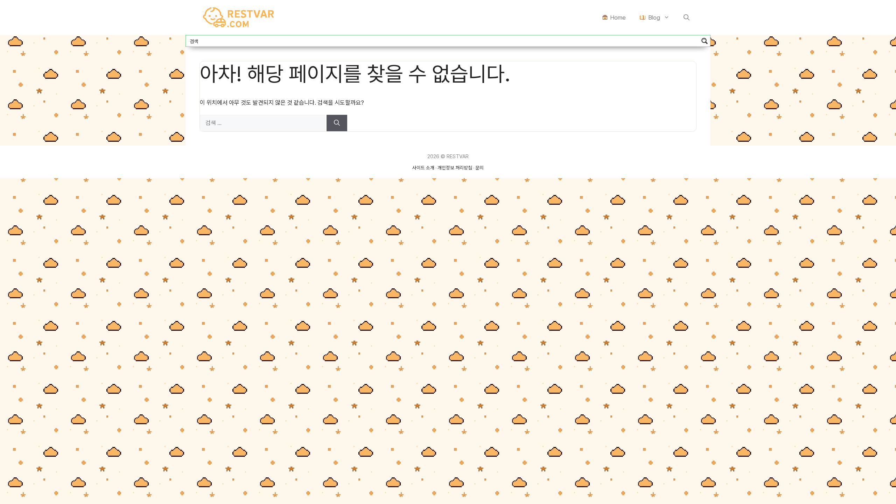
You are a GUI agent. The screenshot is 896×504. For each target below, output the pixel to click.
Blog (654, 17)
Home (618, 17)
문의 (479, 167)
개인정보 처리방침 (455, 167)
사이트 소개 (423, 167)
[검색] (337, 123)
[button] (686, 17)
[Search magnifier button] (704, 41)
